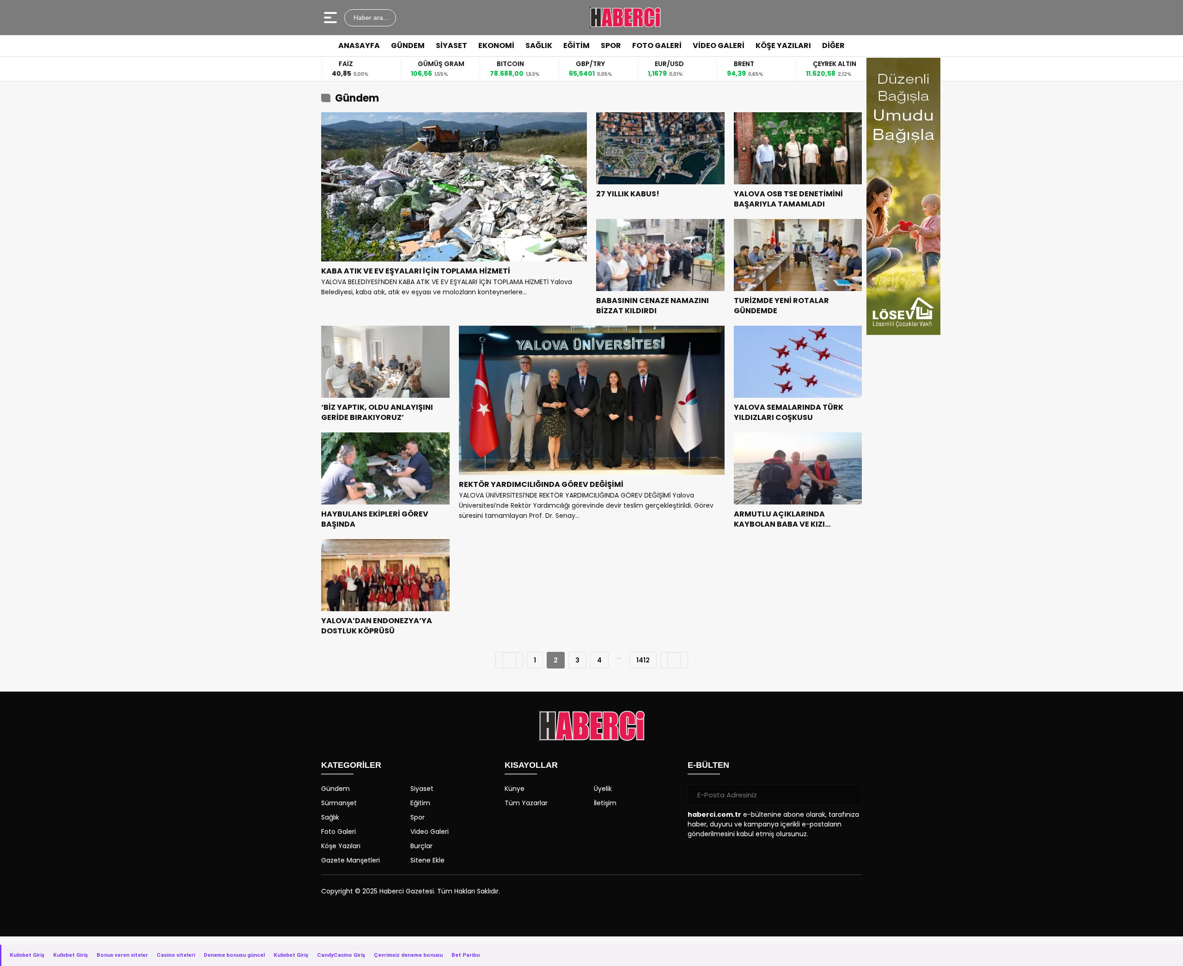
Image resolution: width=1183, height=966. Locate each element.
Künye (514, 788)
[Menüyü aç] (331, 17)
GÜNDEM (408, 45)
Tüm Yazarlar (526, 803)
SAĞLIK (538, 45)
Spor (417, 817)
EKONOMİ (496, 45)
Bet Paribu (465, 955)
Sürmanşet (339, 803)
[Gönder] (851, 794)
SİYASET (451, 45)
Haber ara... (370, 17)
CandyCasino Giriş (341, 955)
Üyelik (603, 788)
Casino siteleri (176, 955)
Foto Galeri (338, 831)
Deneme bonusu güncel (234, 955)
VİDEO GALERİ (718, 45)
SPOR (611, 45)
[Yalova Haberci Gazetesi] (625, 17)
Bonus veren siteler (122, 955)
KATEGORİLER (351, 765)
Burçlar (421, 846)
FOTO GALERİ (657, 45)
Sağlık (330, 817)
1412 (643, 660)
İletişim (605, 803)
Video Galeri (429, 831)
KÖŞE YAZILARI (783, 45)
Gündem (335, 788)
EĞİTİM (576, 45)
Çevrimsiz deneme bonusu (408, 955)
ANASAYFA (359, 45)
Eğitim (420, 803)
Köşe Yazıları (340, 846)
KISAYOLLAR (531, 765)
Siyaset (421, 788)
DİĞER (833, 45)
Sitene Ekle (427, 860)
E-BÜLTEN (708, 765)
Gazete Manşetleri (350, 860)
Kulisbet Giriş (27, 955)
